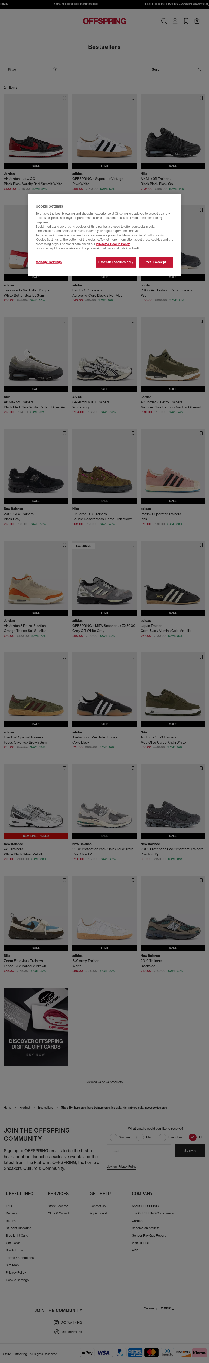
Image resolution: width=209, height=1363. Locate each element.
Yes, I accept (156, 262)
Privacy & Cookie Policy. (113, 244)
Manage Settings (49, 262)
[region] (104, 235)
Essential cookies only (115, 262)
